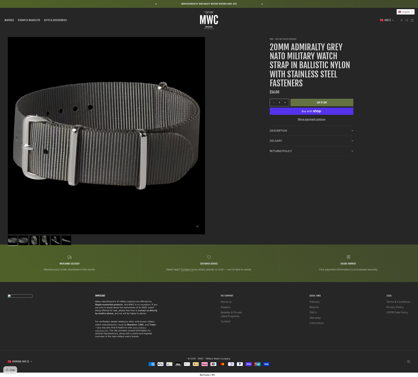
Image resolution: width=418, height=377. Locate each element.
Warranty (315, 317)
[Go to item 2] (23, 240)
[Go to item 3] (34, 240)
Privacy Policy (395, 307)
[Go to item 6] (66, 240)
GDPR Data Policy (397, 312)
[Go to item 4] (45, 240)
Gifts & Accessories (55, 20)
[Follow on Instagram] (408, 361)
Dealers (225, 307)
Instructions (317, 323)
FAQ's (313, 312)
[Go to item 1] (12, 240)
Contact (225, 321)
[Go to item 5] (55, 240)
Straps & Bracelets (29, 20)
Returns (314, 307)
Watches (9, 20)
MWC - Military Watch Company (283, 39)
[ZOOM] (197, 226)
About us (226, 301)
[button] (406, 12)
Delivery (315, 301)
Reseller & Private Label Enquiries (231, 314)
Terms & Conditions (398, 301)
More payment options (311, 119)
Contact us (187, 269)
